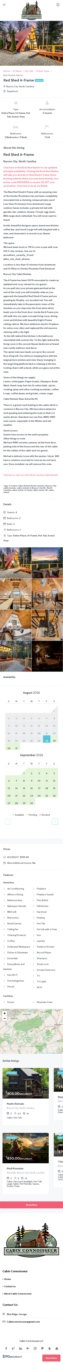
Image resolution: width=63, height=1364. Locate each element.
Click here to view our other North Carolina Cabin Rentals (30, 475)
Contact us (10, 1286)
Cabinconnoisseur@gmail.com (23, 1321)
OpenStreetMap (50, 1053)
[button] (4, 1013)
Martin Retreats (15, 1103)
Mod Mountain (15, 1168)
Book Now (31, 1204)
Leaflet (42, 1053)
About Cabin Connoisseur (18, 1293)
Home (7, 1279)
